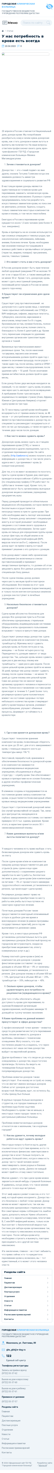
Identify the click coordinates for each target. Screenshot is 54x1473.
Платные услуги (12, 1292)
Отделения (9, 1296)
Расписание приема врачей (17, 1314)
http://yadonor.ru (19, 455)
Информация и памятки (15, 1310)
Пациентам (9, 1283)
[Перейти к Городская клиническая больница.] (3, 31)
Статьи (7, 1305)
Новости (8, 1301)
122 (8, 1355)
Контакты (9, 1319)
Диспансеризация (13, 1287)
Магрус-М (43, 1465)
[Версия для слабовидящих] (49, 7)
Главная (8, 1278)
